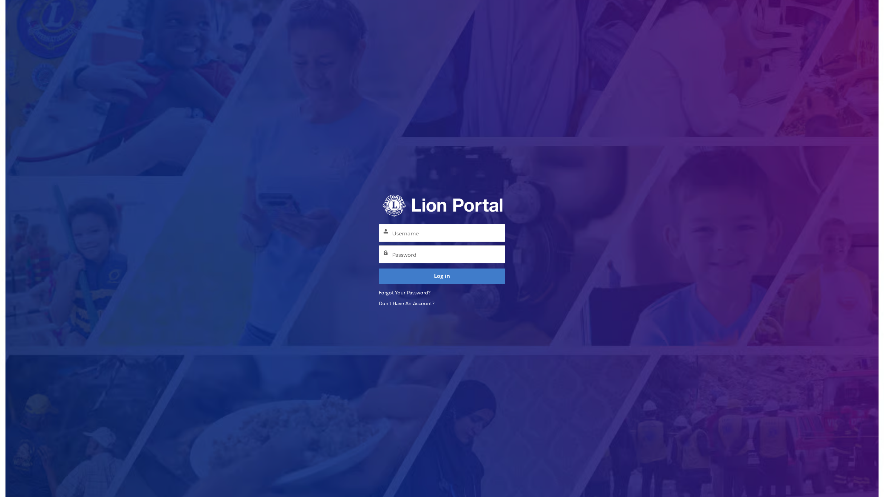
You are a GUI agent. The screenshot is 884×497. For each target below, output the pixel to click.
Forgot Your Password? (405, 293)
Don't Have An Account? (406, 303)
